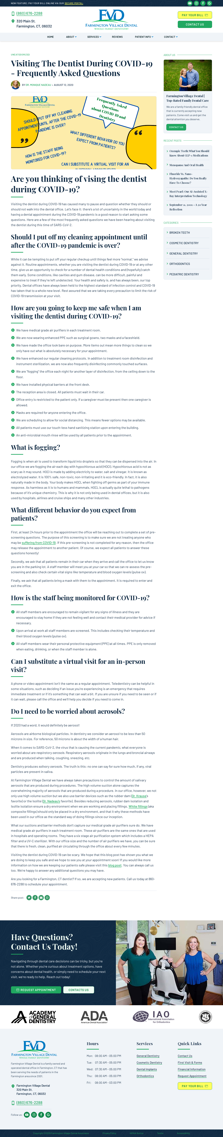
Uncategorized (20, 54)
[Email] (41, 897)
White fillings (138, 806)
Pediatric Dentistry (184, 274)
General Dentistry (183, 253)
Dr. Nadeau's (51, 801)
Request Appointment (192, 1076)
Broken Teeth (179, 232)
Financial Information (192, 1069)
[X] (29, 897)
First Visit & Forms (190, 1062)
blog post (114, 865)
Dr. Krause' (139, 796)
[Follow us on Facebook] (203, 3)
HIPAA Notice (136, 1133)
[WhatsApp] (47, 897)
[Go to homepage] (34, 1050)
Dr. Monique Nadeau (39, 84)
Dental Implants (147, 1069)
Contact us (195, 24)
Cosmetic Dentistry (184, 243)
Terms (160, 1133)
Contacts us (79, 990)
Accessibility (183, 1133)
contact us (176, 127)
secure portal (74, 3)
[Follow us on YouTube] (189, 3)
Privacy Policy (109, 1133)
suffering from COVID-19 (39, 542)
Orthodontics (179, 264)
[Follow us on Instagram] (196, 3)
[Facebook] (35, 897)
